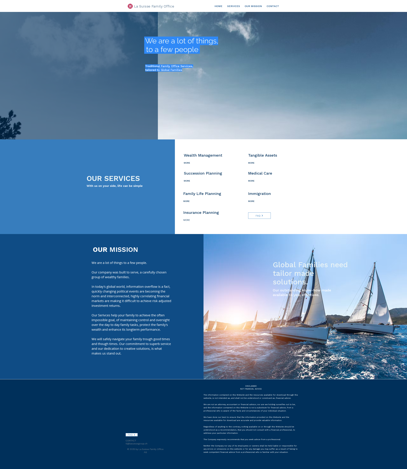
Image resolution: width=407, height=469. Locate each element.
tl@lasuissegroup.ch (136, 443)
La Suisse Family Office (154, 6)
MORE (187, 163)
